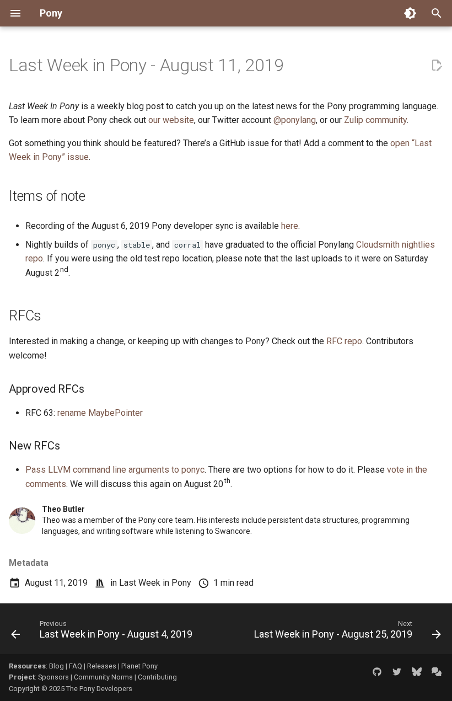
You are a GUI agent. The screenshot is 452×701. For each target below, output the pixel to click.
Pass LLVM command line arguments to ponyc (115, 469)
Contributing (157, 677)
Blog (56, 666)
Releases (101, 666)
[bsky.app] (417, 672)
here (289, 226)
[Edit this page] (436, 65)
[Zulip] (436, 672)
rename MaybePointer (100, 413)
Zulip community (375, 120)
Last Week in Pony (155, 582)
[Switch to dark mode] (410, 13)
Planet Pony (139, 666)
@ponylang (294, 120)
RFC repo (344, 341)
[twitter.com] (397, 672)
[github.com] (377, 672)
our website (171, 120)
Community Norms (103, 677)
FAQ (75, 666)
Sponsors (53, 677)
